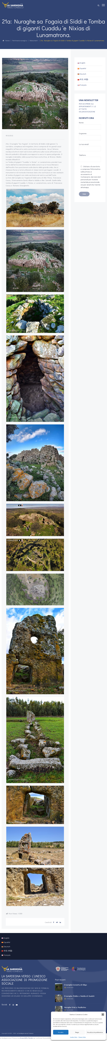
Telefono (82, 155)
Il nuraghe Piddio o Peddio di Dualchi (79, 996)
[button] (103, 1014)
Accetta (60, 1032)
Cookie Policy (73, 1037)
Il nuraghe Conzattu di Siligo (75, 985)
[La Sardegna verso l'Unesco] (13, 5)
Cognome (82, 133)
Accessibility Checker (26, 1038)
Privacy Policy (82, 1037)
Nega (77, 1032)
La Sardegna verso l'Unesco (25, 1033)
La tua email (84, 144)
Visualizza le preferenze (95, 1032)
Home (7, 40)
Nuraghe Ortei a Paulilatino (75, 1007)
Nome (81, 122)
